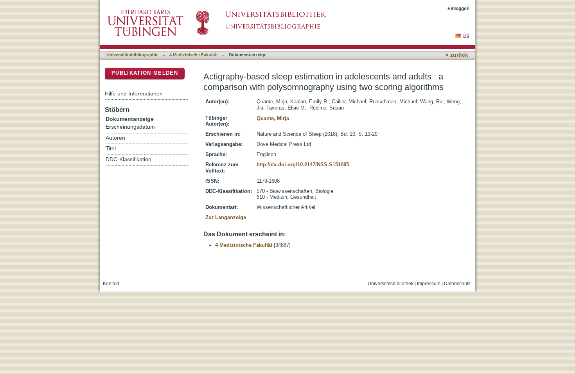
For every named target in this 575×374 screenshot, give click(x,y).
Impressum (428, 283)
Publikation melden (144, 73)
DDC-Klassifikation (128, 159)
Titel (111, 148)
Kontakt (111, 283)
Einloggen (458, 8)
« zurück (457, 55)
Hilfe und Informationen (134, 93)
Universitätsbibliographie (132, 54)
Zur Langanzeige (225, 217)
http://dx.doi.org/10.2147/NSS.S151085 (303, 164)
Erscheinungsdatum (130, 127)
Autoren (115, 138)
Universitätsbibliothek (390, 283)
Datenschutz (457, 283)
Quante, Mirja (273, 118)
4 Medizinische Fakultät (193, 54)
